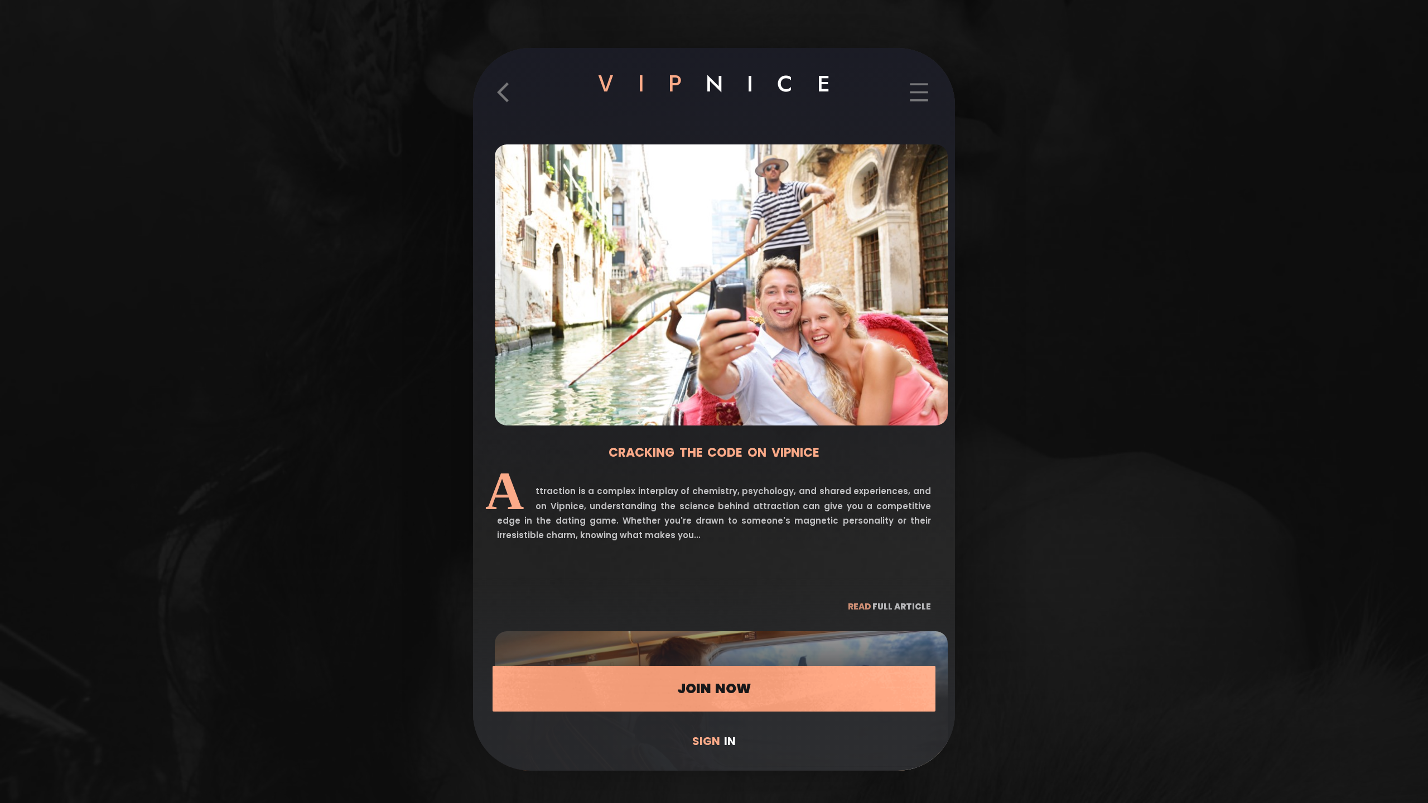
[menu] (919, 100)
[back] (509, 100)
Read (889, 606)
